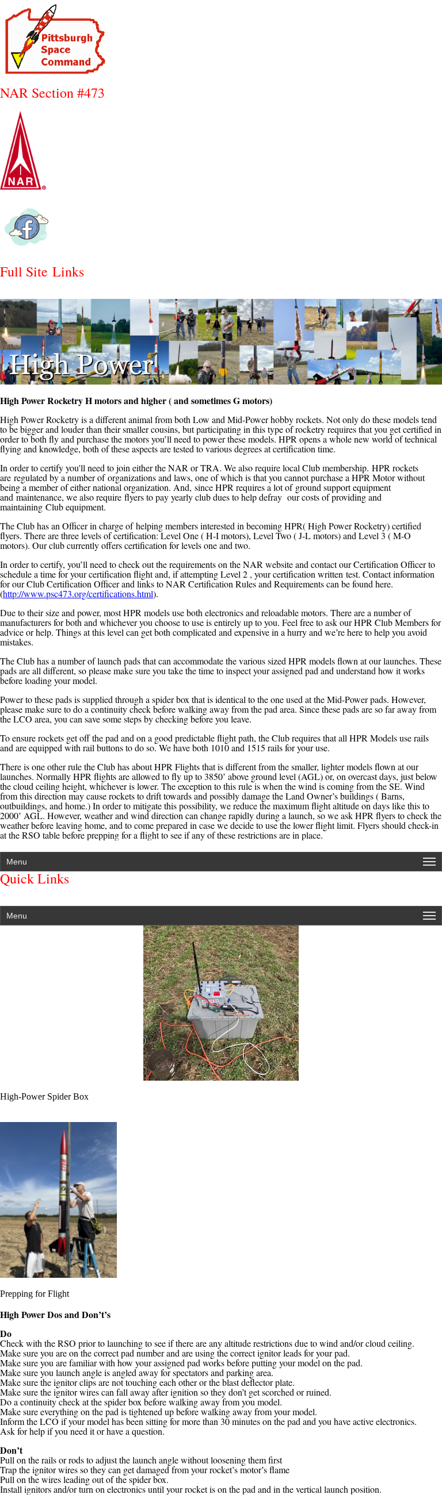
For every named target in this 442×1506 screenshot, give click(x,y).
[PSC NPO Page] (221, 227)
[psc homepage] (221, 37)
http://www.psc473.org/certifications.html (78, 593)
